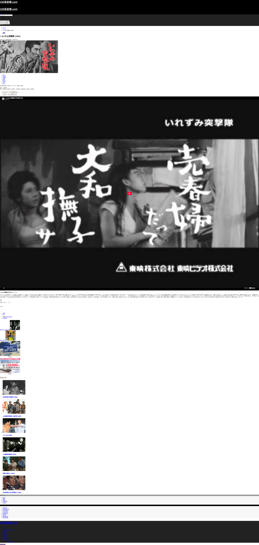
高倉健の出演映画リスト (9, 529)
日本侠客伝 (5, 510)
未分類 (4, 502)
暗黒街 (4, 514)
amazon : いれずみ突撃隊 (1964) (10, 91)
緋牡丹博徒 (5, 517)
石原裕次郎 (5, 535)
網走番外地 (5, 516)
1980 (4, 500)
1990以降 (5, 501)
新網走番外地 (6, 509)
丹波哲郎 (5, 532)
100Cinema (9, 316)
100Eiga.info (6, 539)
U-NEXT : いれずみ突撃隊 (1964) (10, 93)
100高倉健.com (8, 9)
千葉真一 (5, 536)
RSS (4, 527)
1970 (4, 498)
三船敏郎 (5, 534)
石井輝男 (5, 318)
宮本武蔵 (5, 507)
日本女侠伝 (5, 512)
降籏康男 (5, 531)
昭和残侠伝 (5, 513)
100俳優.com (6, 538)
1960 (4, 32)
